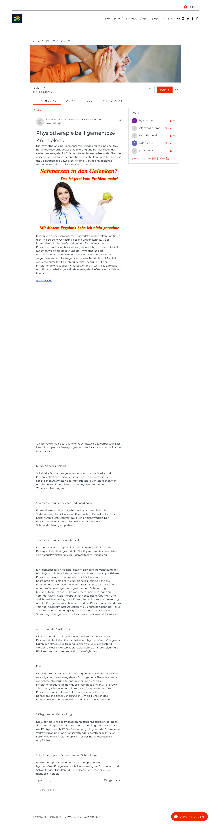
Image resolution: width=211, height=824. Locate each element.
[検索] (150, 90)
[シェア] (120, 120)
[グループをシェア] (176, 89)
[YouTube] (178, 18)
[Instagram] (183, 18)
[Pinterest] (197, 18)
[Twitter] (187, 18)
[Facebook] (192, 18)
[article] (79, 457)
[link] (47, 100)
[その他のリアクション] (49, 781)
